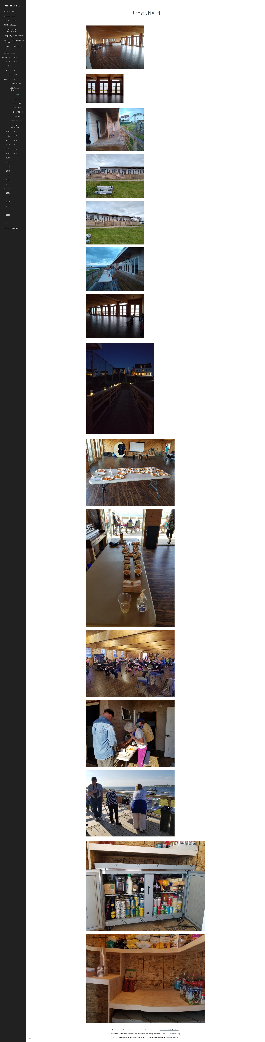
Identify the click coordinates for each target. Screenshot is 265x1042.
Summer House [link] (17, 121)
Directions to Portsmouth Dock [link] (13, 47)
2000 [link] (8, 219)
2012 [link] (8, 171)
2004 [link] (8, 202)
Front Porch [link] (16, 108)
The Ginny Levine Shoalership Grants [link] (10, 30)
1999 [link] (8, 224)
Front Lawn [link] (16, 103)
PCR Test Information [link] (14, 126)
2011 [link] (8, 167)
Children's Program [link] (10, 25)
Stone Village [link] (16, 116)
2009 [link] (8, 180)
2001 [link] (8, 215)
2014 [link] (8, 158)
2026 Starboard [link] (9, 16)
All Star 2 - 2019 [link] (11, 136)
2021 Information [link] (14, 83)
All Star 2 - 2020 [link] (11, 131)
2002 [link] (8, 210)
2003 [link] (8, 206)
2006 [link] (8, 193)
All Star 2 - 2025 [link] (11, 62)
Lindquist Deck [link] (17, 112)
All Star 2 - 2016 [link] (11, 149)
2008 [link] (8, 184)
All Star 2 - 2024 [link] (11, 66)
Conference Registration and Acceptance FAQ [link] (14, 41)
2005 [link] (8, 197)
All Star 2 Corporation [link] (11, 228)
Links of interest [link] (9, 53)
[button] (262, 2)
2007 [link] (8, 188)
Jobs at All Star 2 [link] (10, 20)
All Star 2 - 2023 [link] (11, 70)
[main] (145, 13)
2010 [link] (8, 175)
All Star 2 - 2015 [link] (11, 153)
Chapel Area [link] (16, 99)
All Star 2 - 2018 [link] (11, 140)
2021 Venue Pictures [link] (14, 89)
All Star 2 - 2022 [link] (11, 75)
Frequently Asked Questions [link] (14, 36)
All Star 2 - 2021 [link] (11, 79)
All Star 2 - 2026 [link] (9, 12)
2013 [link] (8, 162)
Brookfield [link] (16, 94)
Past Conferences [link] (10, 57)
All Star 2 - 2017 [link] (11, 145)
